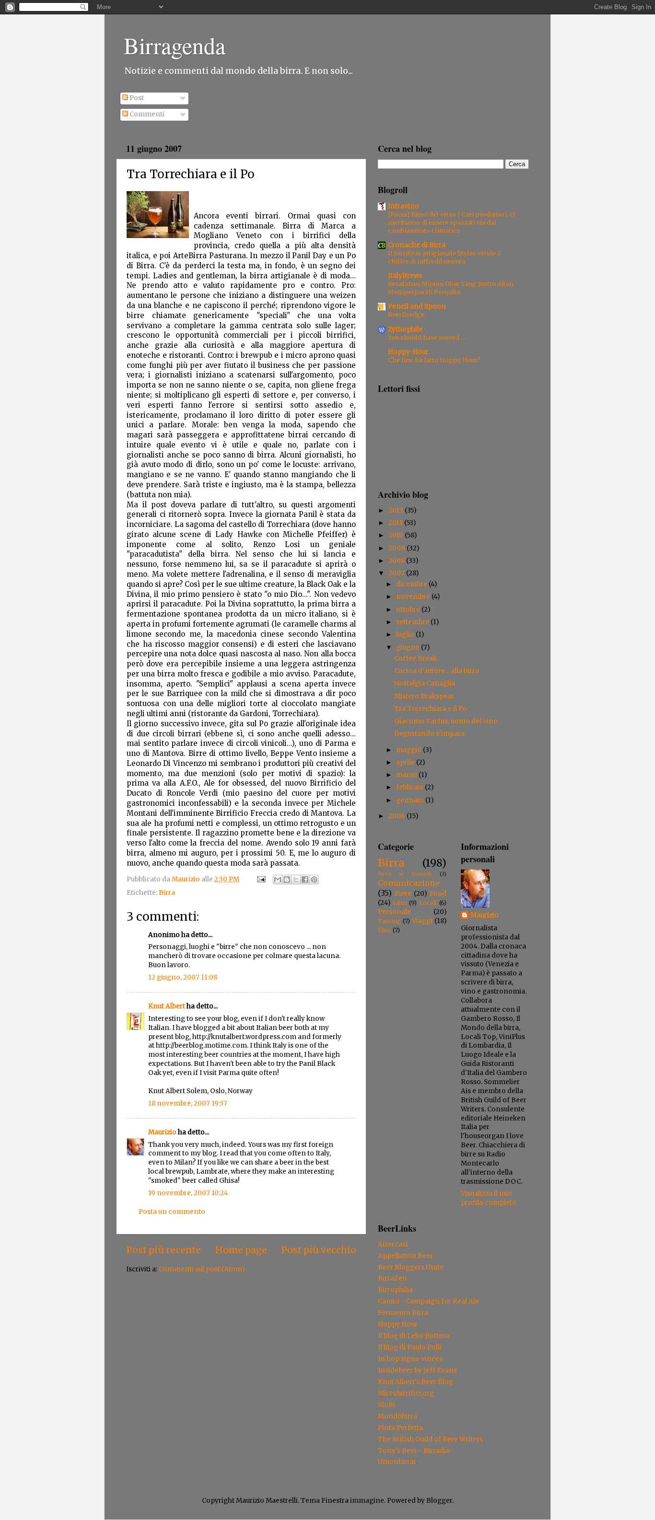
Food (438, 894)
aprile (406, 762)
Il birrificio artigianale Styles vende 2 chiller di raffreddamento (444, 257)
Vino (384, 930)
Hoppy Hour (398, 1324)
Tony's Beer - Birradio (414, 1451)
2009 (397, 548)
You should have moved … (427, 337)
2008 (397, 561)
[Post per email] (260, 879)
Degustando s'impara (429, 734)
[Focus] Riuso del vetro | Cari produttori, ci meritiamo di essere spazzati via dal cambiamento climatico (451, 222)
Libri (400, 902)
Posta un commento (172, 1212)
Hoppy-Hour (408, 352)
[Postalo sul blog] (287, 879)
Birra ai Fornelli (405, 873)
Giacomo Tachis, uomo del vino (446, 721)
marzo (407, 775)
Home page (241, 1250)
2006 (397, 816)
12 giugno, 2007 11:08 (182, 977)
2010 (396, 535)
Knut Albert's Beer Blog (415, 1382)
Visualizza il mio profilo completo (488, 1198)
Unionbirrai (397, 1462)
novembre (414, 597)
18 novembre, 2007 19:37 (187, 1103)
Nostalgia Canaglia (424, 683)
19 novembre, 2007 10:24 (188, 1193)
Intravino (403, 206)
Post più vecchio (318, 1250)
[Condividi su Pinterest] (314, 879)
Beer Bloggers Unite (411, 1267)
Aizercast (393, 1244)
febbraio (410, 787)
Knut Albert (166, 1006)
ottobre (408, 610)
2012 (396, 510)
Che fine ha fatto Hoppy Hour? (434, 360)
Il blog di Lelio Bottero (414, 1336)
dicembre (412, 584)
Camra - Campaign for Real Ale (428, 1301)
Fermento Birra (403, 1313)
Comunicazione (408, 883)
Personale (394, 912)
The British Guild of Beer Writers (430, 1439)
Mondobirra (397, 1416)
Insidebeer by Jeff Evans (417, 1370)
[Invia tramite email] (277, 879)
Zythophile (405, 329)
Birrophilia (395, 1290)
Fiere (403, 894)
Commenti (146, 114)
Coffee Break (415, 658)
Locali (428, 902)
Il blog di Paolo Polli (410, 1347)
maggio (409, 750)
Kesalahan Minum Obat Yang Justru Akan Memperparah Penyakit (451, 288)
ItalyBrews (405, 276)
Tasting (389, 921)
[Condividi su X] (296, 879)
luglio (406, 634)
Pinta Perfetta (400, 1428)
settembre (413, 622)
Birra (167, 893)
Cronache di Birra (416, 245)
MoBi (386, 1405)
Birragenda (174, 45)
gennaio (410, 800)
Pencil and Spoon (417, 306)
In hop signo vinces (410, 1359)
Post (136, 98)
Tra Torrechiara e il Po (430, 709)
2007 (397, 573)
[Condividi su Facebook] (305, 879)
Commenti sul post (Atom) (202, 1269)
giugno (408, 647)
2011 (396, 523)
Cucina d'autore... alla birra (436, 671)
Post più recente (163, 1250)
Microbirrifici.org (406, 1393)
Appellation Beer (405, 1256)
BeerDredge (406, 314)
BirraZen (392, 1278)
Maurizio (162, 1132)
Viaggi (422, 921)
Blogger (439, 1501)
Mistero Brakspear (424, 696)
